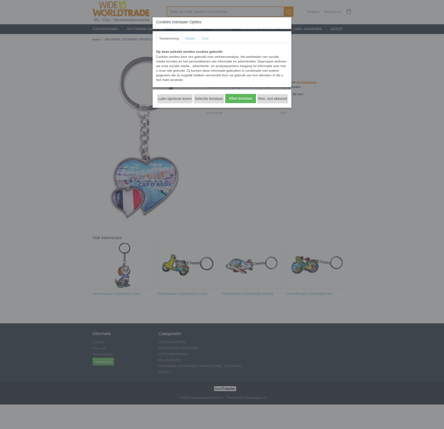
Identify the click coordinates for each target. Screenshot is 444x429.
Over (205, 38)
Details (190, 38)
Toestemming (169, 38)
